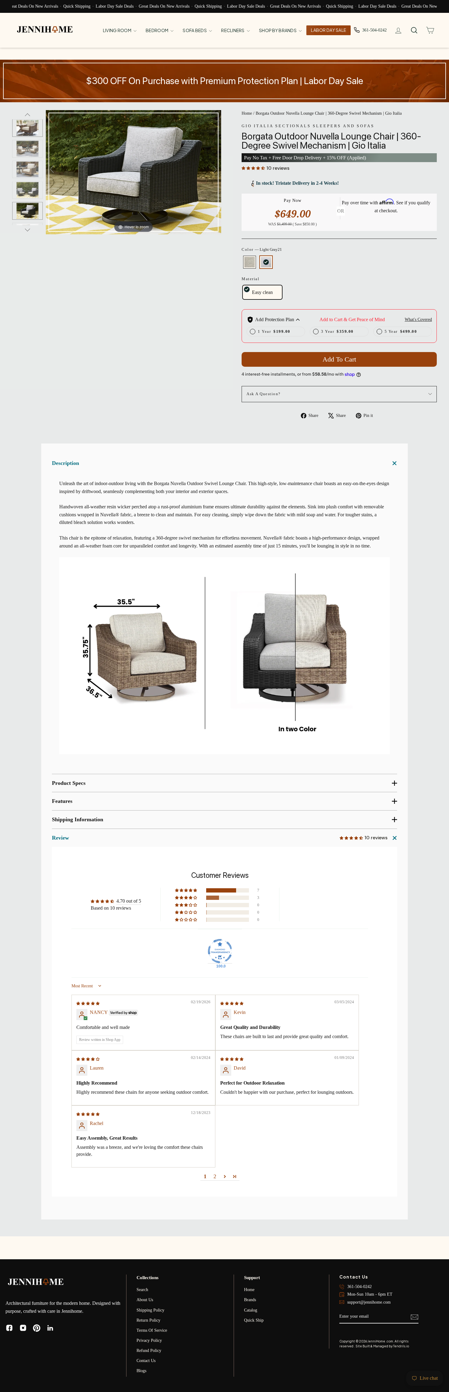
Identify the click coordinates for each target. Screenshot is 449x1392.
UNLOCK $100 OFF (284, 716)
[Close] (336, 636)
